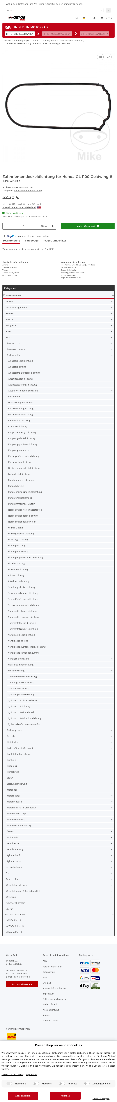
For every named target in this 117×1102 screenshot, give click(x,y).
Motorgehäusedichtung (20, 497)
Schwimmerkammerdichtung (23, 593)
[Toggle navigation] (3, 17)
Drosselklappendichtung (20, 402)
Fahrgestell (11, 325)
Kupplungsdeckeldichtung (21, 438)
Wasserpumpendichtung (21, 664)
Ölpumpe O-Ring (16, 545)
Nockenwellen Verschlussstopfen (25, 509)
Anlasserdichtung (17, 366)
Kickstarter (12, 742)
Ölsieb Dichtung (16, 563)
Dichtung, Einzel (15, 355)
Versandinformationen (54, 988)
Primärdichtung (16, 575)
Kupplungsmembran (18, 450)
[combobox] (54, 10)
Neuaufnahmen (14, 867)
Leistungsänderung (17, 783)
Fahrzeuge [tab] (32, 240)
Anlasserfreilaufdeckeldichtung (24, 372)
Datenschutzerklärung (13, 1074)
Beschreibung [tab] (11, 240)
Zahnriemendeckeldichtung (28, 190)
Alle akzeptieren (22, 1095)
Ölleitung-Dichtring (18, 539)
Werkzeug (11, 896)
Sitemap (47, 982)
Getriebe (11, 736)
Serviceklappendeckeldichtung (23, 605)
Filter (8, 331)
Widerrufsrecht (50, 1004)
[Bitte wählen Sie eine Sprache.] (85, 18)
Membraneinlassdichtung (21, 480)
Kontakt (46, 1015)
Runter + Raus (13, 879)
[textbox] (54, 10)
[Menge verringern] (6, 226)
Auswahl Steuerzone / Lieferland (19, 207)
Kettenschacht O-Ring (19, 420)
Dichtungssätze (15, 730)
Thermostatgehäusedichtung (23, 628)
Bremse (10, 313)
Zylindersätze (14, 861)
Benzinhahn (14, 396)
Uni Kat (9, 908)
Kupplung (12, 765)
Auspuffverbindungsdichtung (23, 390)
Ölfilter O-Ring (15, 527)
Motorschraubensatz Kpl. (20, 825)
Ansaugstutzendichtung (20, 378)
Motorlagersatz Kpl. (17, 813)
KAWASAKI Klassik (15, 926)
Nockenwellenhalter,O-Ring (22, 521)
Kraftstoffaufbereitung (18, 754)
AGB (45, 977)
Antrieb (9, 301)
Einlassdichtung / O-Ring (21, 408)
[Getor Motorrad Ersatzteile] (16, 18)
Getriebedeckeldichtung (20, 414)
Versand (27, 204)
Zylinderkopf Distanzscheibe (22, 700)
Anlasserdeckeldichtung (20, 360)
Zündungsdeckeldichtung (21, 682)
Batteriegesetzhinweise (54, 999)
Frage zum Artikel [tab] (54, 240)
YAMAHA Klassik (14, 932)
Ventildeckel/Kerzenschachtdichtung (27, 646)
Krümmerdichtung (17, 426)
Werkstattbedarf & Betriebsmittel (23, 891)
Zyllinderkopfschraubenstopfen (24, 724)
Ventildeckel (13, 843)
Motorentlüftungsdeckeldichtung (25, 491)
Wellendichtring (16, 670)
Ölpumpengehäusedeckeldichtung (26, 557)
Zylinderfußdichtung (18, 688)
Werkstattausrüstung (16, 885)
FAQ (45, 961)
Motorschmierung (16, 819)
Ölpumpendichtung (18, 551)
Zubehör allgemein (15, 902)
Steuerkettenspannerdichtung (23, 617)
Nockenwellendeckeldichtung (23, 515)
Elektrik (9, 319)
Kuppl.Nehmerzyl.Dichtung (22, 432)
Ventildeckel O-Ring (18, 640)
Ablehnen (65, 1095)
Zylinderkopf (13, 855)
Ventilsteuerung (15, 849)
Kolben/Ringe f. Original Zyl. (21, 748)
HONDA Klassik (13, 920)
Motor (9, 337)
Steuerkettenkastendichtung (22, 611)
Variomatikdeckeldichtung (21, 634)
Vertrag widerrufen (22, 984)
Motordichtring (16, 485)
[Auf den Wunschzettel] (108, 57)
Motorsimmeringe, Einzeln (21, 503)
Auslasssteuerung (16, 349)
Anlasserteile (13, 343)
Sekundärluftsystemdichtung (23, 599)
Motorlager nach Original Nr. (22, 807)
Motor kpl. (12, 789)
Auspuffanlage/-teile (16, 307)
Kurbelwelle (13, 771)
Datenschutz (49, 971)
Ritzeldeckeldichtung (19, 581)
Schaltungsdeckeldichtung (21, 587)
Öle (7, 873)
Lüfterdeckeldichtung (19, 474)
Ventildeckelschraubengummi (23, 652)
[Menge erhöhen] (52, 226)
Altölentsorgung (51, 1009)
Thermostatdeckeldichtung (22, 622)
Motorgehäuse (14, 801)
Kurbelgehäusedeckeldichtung (23, 456)
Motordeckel (13, 795)
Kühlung (11, 759)
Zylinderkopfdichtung (19, 706)
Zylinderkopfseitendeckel (21, 712)
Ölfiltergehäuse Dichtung (21, 533)
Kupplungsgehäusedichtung (22, 444)
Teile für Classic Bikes (14, 914)
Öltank (10, 831)
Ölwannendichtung (18, 569)
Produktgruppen (12, 295)
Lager (10, 777)
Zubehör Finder (50, 1020)
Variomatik (12, 837)
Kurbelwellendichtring (19, 462)
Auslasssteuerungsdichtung (22, 384)
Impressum (48, 993)
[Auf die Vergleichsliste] (100, 57)
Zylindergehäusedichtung (21, 694)
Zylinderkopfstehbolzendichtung (24, 718)
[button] (76, 18)
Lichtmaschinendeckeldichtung (24, 468)
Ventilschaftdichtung (18, 658)
